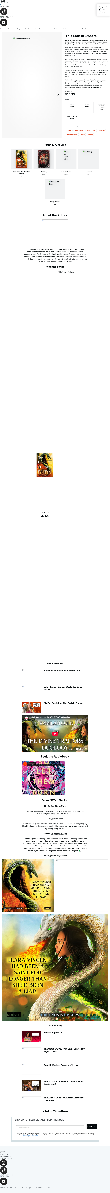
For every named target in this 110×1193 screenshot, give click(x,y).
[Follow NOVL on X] (55, 16)
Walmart (90, 134)
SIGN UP (91, 1126)
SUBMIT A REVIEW (6, 1158)
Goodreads (68, 91)
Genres (10, 29)
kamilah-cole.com (65, 261)
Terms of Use (18, 1188)
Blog (18, 29)
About (84, 29)
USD (103, 9)
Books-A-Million (91, 130)
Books (2, 29)
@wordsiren (50, 261)
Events (48, 29)
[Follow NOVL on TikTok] (55, 11)
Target (82, 134)
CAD (103, 12)
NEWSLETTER (4, 1155)
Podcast (56, 29)
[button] (58, 95)
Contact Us (32, 1188)
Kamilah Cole (31, 249)
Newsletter (37, 29)
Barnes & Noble (79, 130)
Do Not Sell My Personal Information (45, 1188)
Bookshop (102, 130)
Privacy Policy (25, 1188)
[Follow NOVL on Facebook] (55, 18)
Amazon (69, 130)
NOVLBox (27, 29)
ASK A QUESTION (5, 1156)
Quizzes (65, 29)
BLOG (2, 1153)
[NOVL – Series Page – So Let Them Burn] (45, 465)
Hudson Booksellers (72, 134)
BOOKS (2, 1151)
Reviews (75, 29)
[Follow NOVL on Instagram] (55, 7)
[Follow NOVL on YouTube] (55, 22)
